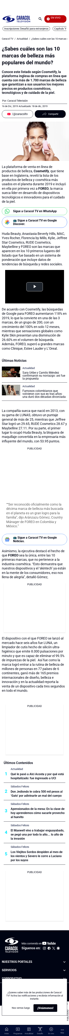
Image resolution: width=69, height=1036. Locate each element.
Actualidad (22, 38)
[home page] (16, 19)
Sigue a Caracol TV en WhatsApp (35, 211)
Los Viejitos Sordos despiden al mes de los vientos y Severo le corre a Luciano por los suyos (37, 856)
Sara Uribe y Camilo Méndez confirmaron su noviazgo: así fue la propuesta (43, 375)
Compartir (53, 114)
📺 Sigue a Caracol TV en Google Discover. (35, 222)
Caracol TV (7, 38)
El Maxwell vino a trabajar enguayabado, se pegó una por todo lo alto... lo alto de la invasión (37, 834)
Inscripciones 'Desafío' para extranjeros (26, 28)
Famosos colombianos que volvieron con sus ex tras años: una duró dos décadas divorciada (44, 394)
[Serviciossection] (64, 970)
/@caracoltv (20, 114)
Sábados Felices (20, 786)
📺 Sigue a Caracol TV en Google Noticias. (35, 539)
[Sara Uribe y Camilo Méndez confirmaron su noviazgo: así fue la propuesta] (11, 372)
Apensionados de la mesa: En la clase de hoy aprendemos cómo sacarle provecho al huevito (38, 813)
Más (62, 1033)
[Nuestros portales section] (64, 962)
